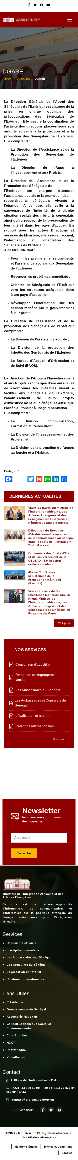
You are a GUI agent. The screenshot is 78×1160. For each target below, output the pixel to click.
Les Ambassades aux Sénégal (29, 957)
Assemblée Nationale (22, 1016)
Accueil (7, 78)
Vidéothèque (16, 1057)
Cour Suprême (17, 1035)
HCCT (11, 1042)
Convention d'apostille (32, 664)
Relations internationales (34, 726)
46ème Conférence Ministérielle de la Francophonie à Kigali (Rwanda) (44, 578)
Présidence (15, 1002)
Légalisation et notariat (32, 715)
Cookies (67, 1152)
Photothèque (16, 1049)
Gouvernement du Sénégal (26, 1009)
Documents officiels (21, 943)
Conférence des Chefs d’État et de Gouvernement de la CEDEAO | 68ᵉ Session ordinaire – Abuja (49, 559)
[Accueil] (22, 19)
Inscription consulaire (23, 950)
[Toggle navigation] (70, 20)
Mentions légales (26, 1146)
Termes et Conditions (58, 1146)
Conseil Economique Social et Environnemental (29, 1026)
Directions (23, 78)
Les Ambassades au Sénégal (37, 690)
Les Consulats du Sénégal (26, 964)
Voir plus (64, 623)
